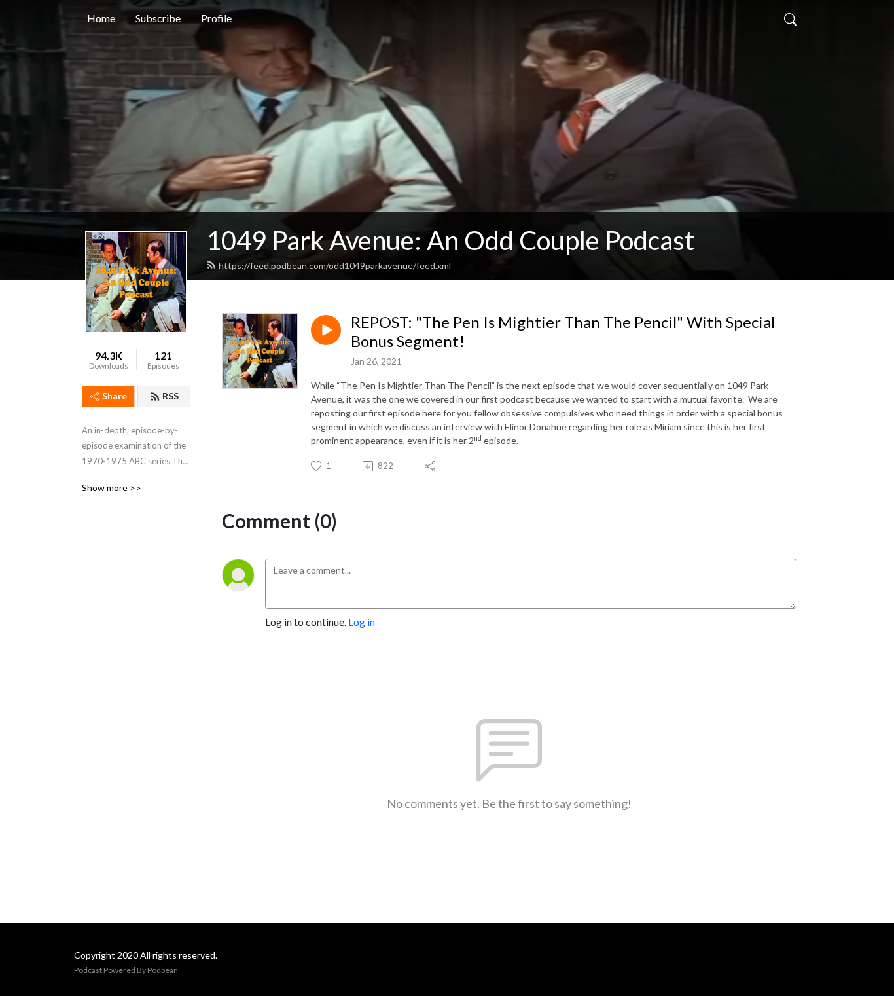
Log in (361, 622)
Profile (216, 18)
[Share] (430, 466)
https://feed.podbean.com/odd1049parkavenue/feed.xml (335, 265)
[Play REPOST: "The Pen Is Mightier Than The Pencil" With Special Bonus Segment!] (326, 330)
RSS (170, 395)
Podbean (162, 970)
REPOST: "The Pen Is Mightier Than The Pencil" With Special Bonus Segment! (563, 331)
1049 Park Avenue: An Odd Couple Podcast (450, 240)
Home (101, 18)
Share (114, 395)
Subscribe (158, 18)
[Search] (790, 18)
